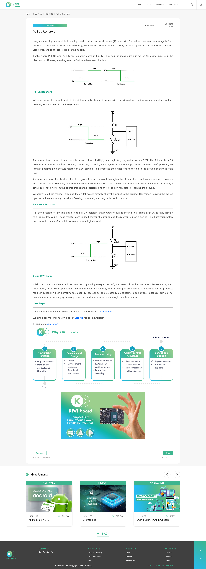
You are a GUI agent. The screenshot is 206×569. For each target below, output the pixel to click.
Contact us (106, 311)
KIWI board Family (95, 553)
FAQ (128, 553)
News (168, 560)
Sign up (79, 317)
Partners (169, 557)
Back (105, 533)
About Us (169, 553)
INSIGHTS (49, 14)
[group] (49, 504)
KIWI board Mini (94, 557)
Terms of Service (154, 566)
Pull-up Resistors (63, 14)
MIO (90, 560)
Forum (129, 557)
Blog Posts (37, 14)
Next (168, 453)
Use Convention (167, 566)
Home (28, 14)
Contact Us (131, 560)
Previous (39, 453)
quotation (53, 324)
